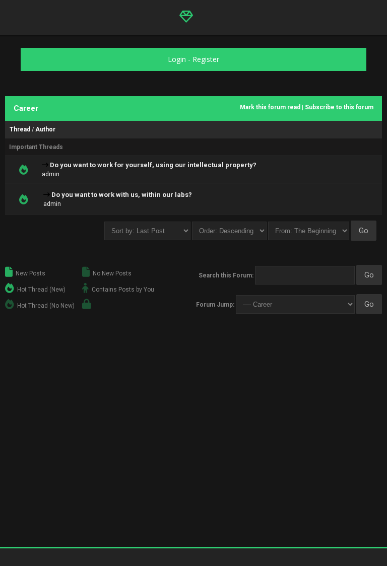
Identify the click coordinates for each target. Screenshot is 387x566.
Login (177, 59)
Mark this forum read (270, 107)
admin (50, 174)
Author (45, 129)
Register (205, 59)
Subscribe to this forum (339, 107)
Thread (20, 129)
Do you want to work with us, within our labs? (121, 194)
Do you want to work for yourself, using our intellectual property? (153, 165)
